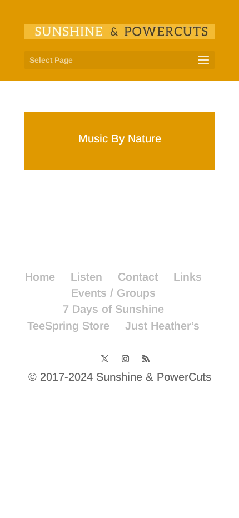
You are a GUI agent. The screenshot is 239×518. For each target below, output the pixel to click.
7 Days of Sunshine (113, 309)
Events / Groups (113, 293)
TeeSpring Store (68, 326)
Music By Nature (119, 138)
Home (40, 277)
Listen (86, 277)
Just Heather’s (162, 326)
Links (187, 277)
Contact (138, 277)
